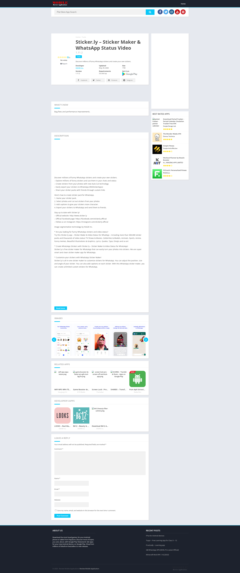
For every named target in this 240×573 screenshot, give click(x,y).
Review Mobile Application (89, 569)
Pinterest (114, 80)
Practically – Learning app (155, 545)
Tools (84, 37)
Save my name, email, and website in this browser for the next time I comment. (86, 510)
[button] (150, 12)
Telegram (129, 80)
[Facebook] (160, 11)
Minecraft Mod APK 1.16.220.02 (157, 555)
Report (64, 64)
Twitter (98, 80)
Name (57, 478)
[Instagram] (171, 11)
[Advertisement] (120, 24)
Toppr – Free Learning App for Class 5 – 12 (161, 540)
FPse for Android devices (155, 536)
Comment (58, 449)
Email (57, 489)
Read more (60, 308)
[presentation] (54, 340)
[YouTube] (177, 11)
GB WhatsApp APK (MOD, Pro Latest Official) (162, 550)
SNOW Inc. (80, 68)
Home (183, 4)
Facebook (83, 80)
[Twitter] (165, 11)
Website (57, 500)
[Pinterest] (183, 11)
